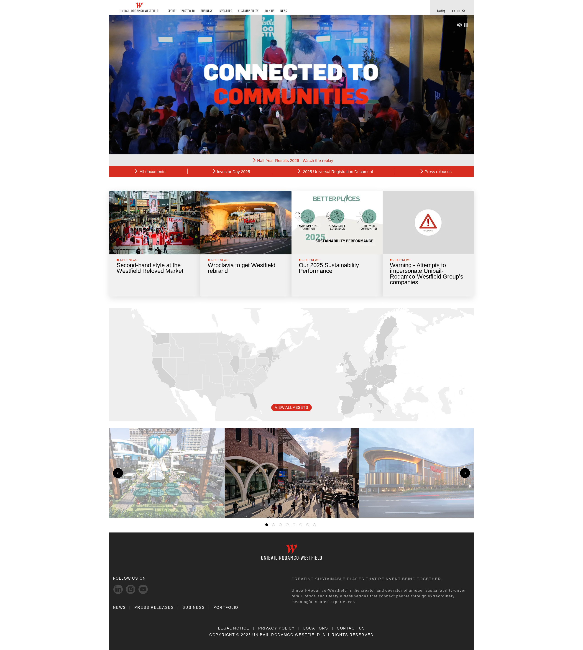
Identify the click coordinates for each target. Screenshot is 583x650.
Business (193, 607)
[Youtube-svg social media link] (143, 589)
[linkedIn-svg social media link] (118, 589)
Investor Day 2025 (233, 171)
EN (453, 11)
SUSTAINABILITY (248, 11)
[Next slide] (465, 473)
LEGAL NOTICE (234, 628)
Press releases (438, 171)
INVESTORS (225, 11)
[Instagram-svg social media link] (130, 589)
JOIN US (269, 11)
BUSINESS (207, 11)
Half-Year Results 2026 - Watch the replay (295, 160)
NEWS (283, 11)
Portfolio (225, 607)
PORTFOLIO (188, 11)
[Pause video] (466, 24)
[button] (349, 509)
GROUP (172, 11)
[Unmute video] (459, 24)
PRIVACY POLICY (276, 628)
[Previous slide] (118, 473)
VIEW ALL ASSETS (291, 407)
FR (458, 11)
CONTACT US (351, 628)
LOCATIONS (315, 628)
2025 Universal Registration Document (337, 171)
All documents (152, 171)
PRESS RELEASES (154, 607)
